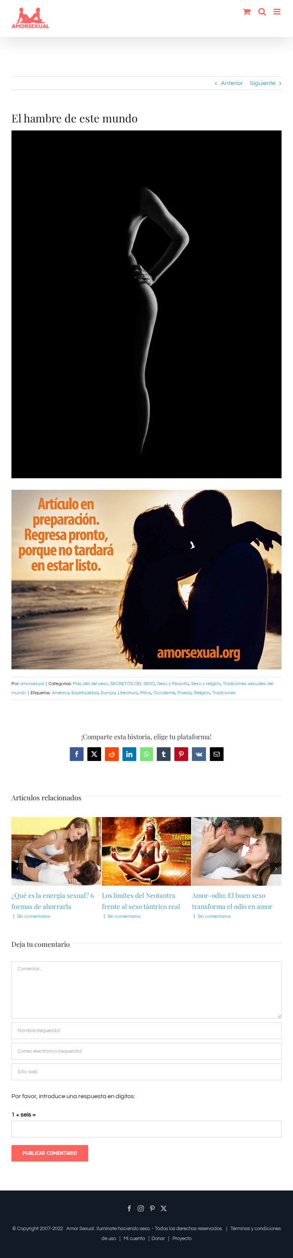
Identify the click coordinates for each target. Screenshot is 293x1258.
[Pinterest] (152, 1208)
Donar (158, 1238)
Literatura (128, 692)
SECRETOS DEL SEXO (132, 683)
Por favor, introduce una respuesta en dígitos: (73, 1096)
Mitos (145, 692)
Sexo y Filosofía (173, 683)
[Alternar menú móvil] (278, 12)
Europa (108, 692)
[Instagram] (141, 1208)
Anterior (232, 83)
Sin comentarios (29, 916)
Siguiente (262, 83)
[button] (17, 868)
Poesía (184, 692)
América (60, 692)
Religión (202, 692)
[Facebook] (129, 1208)
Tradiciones (224, 692)
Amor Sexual (80, 1228)
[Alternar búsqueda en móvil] (262, 12)
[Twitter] (164, 1208)
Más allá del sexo (90, 683)
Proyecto (182, 1238)
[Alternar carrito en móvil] (247, 12)
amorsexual (32, 683)
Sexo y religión (206, 683)
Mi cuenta (134, 1238)
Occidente (164, 692)
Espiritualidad (84, 692)
